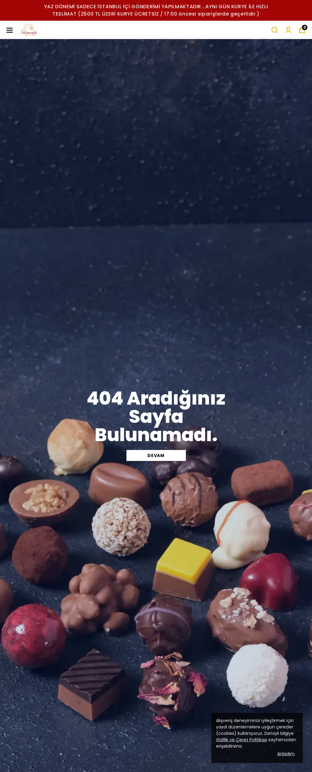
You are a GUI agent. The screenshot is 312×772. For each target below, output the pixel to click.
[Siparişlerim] (288, 30)
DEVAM (156, 455)
